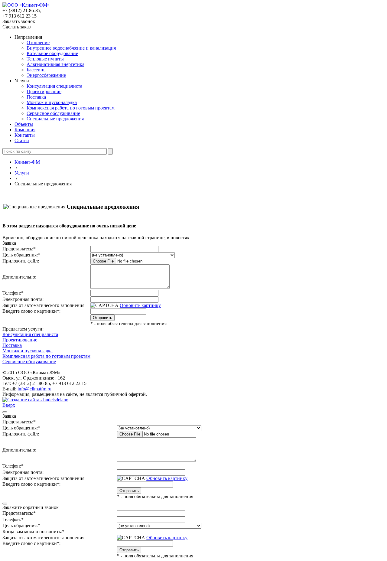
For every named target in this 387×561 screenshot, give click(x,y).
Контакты (25, 135)
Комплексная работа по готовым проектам (71, 107)
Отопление (38, 42)
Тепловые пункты (45, 58)
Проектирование (44, 91)
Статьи (22, 140)
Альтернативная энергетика (55, 64)
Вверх (8, 405)
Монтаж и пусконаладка (52, 102)
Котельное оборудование (52, 53)
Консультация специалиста (54, 86)
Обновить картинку (140, 305)
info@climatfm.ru (34, 388)
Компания (25, 129)
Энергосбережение (46, 75)
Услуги (22, 172)
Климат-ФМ (27, 162)
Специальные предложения (55, 118)
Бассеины (37, 69)
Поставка (36, 96)
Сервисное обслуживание (53, 113)
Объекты (24, 124)
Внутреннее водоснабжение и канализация (71, 48)
